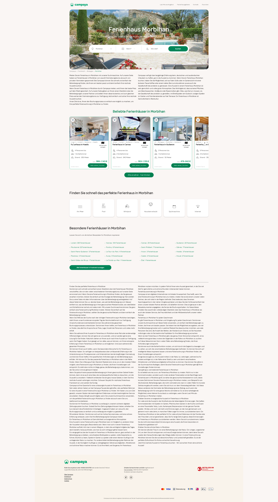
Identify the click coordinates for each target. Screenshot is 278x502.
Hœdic (95, 142)
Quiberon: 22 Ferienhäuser (186, 243)
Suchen (178, 49)
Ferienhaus (164, 443)
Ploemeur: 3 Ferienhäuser (80, 256)
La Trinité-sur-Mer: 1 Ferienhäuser (119, 260)
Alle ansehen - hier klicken (139, 175)
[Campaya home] (79, 4)
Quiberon (88, 142)
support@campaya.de (70, 470)
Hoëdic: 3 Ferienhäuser (185, 252)
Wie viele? (154, 49)
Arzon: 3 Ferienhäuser (149, 252)
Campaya (73, 71)
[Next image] (204, 143)
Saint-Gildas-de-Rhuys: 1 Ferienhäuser (85, 260)
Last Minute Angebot (167, 5)
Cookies (66, 481)
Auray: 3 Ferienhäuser (114, 256)
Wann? (128, 49)
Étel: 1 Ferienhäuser (148, 260)
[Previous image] (73, 143)
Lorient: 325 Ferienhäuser (80, 243)
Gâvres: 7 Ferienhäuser (185, 247)
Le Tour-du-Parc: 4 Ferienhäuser (118, 252)
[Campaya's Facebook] (126, 477)
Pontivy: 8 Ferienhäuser (115, 247)
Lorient (80, 142)
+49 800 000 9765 (85, 468)
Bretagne (90, 71)
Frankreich (81, 71)
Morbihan (98, 71)
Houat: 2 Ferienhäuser (184, 256)
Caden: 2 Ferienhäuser (149, 256)
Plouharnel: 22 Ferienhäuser (81, 247)
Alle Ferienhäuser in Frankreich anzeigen (90, 267)
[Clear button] (111, 49)
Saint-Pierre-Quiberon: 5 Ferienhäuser (85, 252)
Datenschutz (68, 479)
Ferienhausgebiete (183, 5)
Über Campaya (68, 474)
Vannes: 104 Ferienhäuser (116, 243)
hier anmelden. (128, 470)
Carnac (136, 142)
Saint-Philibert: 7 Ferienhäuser (152, 247)
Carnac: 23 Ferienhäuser (150, 243)
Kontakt (195, 5)
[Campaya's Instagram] (131, 477)
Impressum (67, 477)
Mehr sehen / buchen (97, 165)
